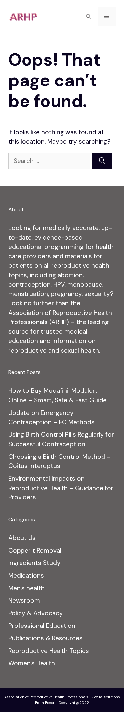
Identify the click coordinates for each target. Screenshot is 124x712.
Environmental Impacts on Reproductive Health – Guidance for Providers (60, 487)
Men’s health (26, 588)
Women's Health (31, 663)
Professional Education (41, 626)
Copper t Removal (34, 550)
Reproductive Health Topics (48, 651)
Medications (26, 575)
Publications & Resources (45, 638)
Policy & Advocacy (35, 613)
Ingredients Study (34, 563)
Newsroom (24, 600)
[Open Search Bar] (88, 16)
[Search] (102, 161)
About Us (22, 538)
